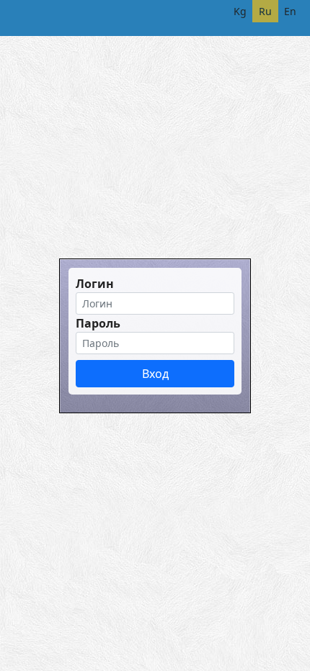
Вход (155, 374)
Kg (240, 11)
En (290, 11)
